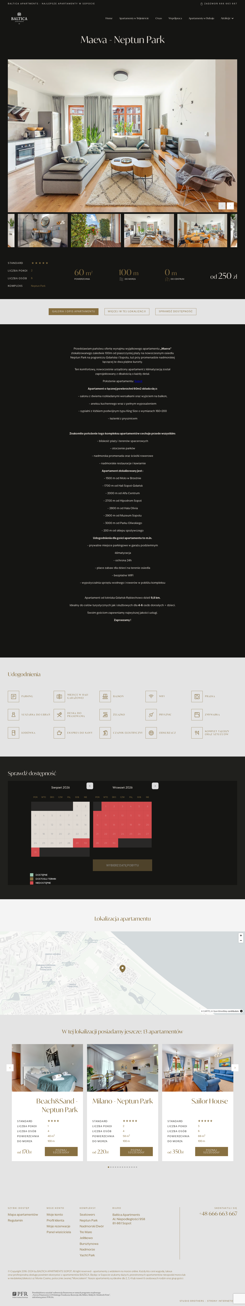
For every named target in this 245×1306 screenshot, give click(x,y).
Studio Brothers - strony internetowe (208, 1301)
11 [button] (131, 1167)
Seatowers (87, 1214)
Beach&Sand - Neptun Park (57, 1105)
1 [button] (108, 1167)
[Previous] (10, 1067)
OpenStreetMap (220, 1011)
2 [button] (111, 1167)
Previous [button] (222, 205)
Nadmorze (87, 1249)
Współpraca (175, 18)
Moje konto (55, 1214)
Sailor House (210, 1101)
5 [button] (117, 1167)
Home (109, 18)
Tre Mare (86, 1232)
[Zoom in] (240, 935)
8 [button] (125, 1167)
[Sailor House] (197, 1068)
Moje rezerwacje (58, 1226)
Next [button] (230, 205)
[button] (227, 18)
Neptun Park (38, 286)
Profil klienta (55, 1220)
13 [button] (136, 1167)
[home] (19, 18)
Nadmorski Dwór (92, 1226)
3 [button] (113, 1167)
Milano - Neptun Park (122, 1101)
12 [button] (134, 1167)
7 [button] (122, 1167)
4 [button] (115, 1167)
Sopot (138, 381)
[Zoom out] (240, 940)
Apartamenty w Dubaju (201, 18)
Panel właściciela (59, 1232)
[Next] (235, 1067)
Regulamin (15, 1220)
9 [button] (127, 1167)
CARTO (206, 1011)
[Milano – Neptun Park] (122, 1068)
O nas (159, 18)
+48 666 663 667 (218, 1213)
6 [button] (120, 1167)
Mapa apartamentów (23, 1214)
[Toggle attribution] (241, 1011)
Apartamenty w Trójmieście (134, 18)
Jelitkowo (86, 1238)
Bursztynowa (89, 1244)
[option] (122, 135)
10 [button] (129, 1167)
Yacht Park (87, 1255)
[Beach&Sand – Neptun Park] (47, 1068)
